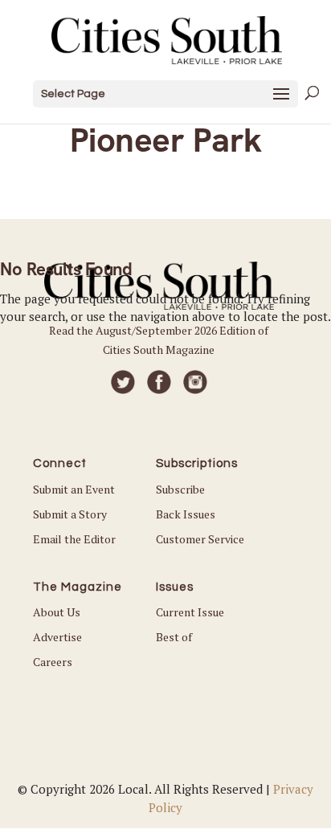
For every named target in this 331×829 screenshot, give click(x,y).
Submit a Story (70, 514)
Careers (52, 661)
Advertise (57, 636)
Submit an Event (74, 489)
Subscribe (180, 489)
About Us (56, 612)
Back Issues (185, 514)
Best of (174, 636)
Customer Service (200, 539)
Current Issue (190, 612)
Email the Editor (74, 539)
